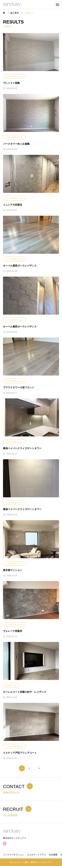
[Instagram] (4, 843)
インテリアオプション (14, 76)
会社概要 (53, 854)
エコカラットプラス (36, 854)
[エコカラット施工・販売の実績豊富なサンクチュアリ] (12, 4)
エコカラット (10, 685)
